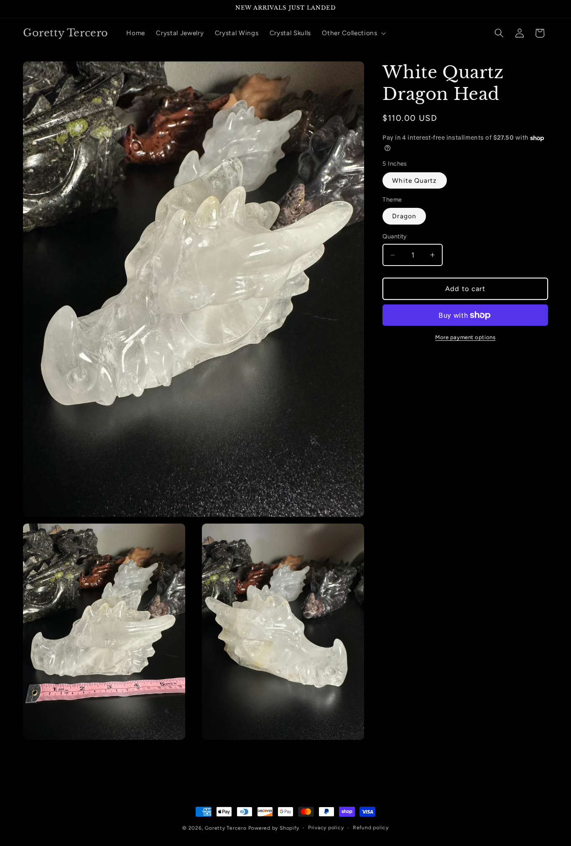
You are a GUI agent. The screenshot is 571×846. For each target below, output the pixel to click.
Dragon (404, 216)
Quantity (394, 236)
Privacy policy (326, 828)
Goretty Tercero (226, 828)
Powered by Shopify (273, 828)
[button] (353, 33)
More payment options (465, 337)
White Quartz (414, 180)
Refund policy (371, 828)
